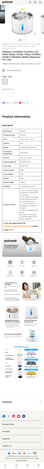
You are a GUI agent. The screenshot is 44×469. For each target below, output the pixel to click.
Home (4, 44)
